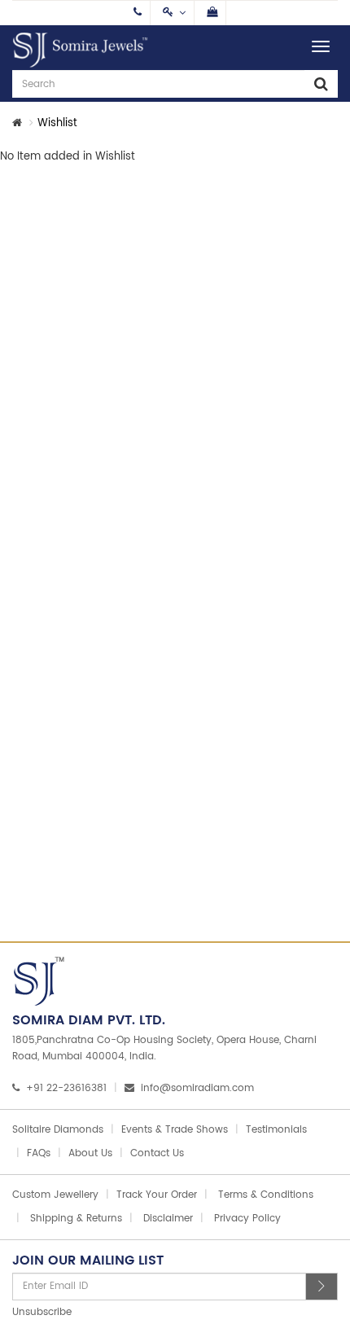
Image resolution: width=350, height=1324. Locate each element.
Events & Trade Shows (174, 1130)
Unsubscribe (42, 1312)
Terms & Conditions (265, 1195)
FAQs (38, 1153)
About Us (90, 1153)
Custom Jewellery (55, 1195)
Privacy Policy (247, 1218)
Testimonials (276, 1130)
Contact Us (157, 1153)
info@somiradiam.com (197, 1088)
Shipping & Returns (76, 1218)
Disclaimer (168, 1218)
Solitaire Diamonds (57, 1130)
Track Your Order (156, 1195)
